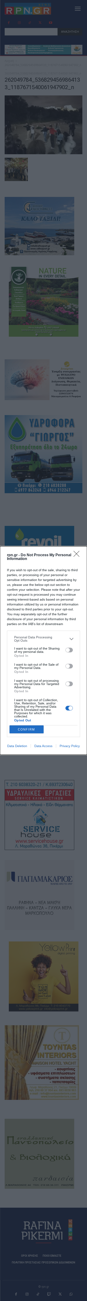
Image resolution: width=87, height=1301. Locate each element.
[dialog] (43, 650)
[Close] (78, 555)
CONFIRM (26, 729)
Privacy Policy (70, 746)
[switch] (69, 650)
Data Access (43, 746)
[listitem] (43, 639)
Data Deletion (17, 746)
